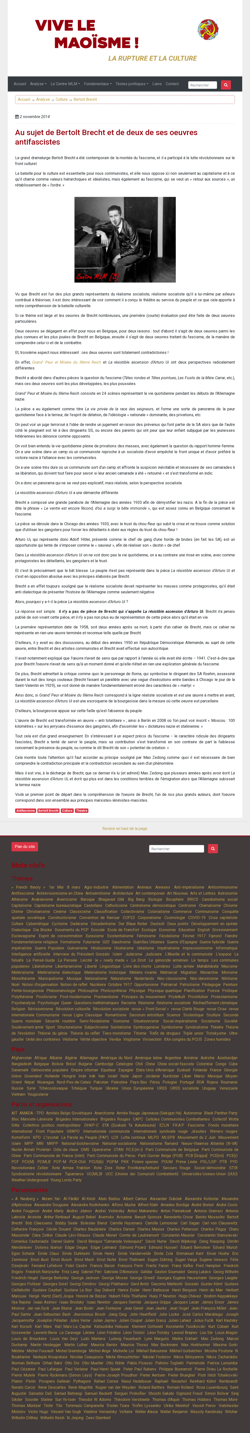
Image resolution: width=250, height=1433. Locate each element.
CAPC (138, 1119)
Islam (117, 954)
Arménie (191, 1058)
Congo (221, 1064)
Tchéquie (79, 1088)
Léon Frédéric (109, 1332)
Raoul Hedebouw (136, 1381)
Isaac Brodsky (71, 1302)
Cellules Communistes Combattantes (178, 1119)
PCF (15, 1161)
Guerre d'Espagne (182, 942)
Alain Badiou (109, 1198)
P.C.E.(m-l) (134, 1149)
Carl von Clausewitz (220, 1223)
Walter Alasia (146, 1411)
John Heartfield (143, 1314)
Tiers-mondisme (117, 1033)
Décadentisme (103, 923)
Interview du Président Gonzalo (81, 954)
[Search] (226, 85)
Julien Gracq (155, 1320)
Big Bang (136, 899)
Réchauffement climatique (215, 1003)
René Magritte (80, 1387)
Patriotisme (190, 984)
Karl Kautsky (227, 1320)
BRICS (192, 899)
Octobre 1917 (120, 984)
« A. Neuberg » (25, 1198)
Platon (16, 1381)
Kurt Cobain (218, 1326)
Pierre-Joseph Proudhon (116, 1375)
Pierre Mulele (23, 1375)
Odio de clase (65, 1149)
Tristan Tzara (117, 1405)
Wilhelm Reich (52, 1417)
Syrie (31, 1088)
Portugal (187, 1082)
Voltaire (126, 1411)
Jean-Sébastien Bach (51, 1314)
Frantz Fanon (157, 1265)
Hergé (34, 1296)
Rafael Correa (106, 1381)
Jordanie (152, 1076)
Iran (101, 1076)
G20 (106, 942)
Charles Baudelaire (89, 1229)
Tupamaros (74, 1174)
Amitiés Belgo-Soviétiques (69, 1113)
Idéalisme (145, 948)
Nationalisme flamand (159, 1143)
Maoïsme (229, 966)
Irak (92, 1076)
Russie (17, 1088)
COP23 (129, 917)
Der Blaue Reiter (132, 923)
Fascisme (196, 1125)
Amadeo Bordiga (175, 1205)
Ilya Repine (21, 1302)
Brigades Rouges (115, 1119)
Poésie (213, 990)
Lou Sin (206, 1332)
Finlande (200, 1070)
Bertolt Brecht (85, 99)
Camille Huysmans (126, 1223)
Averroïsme (67, 899)
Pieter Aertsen (152, 1375)
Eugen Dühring (160, 1259)
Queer (66, 1003)
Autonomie (193, 1113)
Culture (62, 99)
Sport (50, 1027)
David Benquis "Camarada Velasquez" (110, 1241)
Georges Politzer (26, 1284)
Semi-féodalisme (94, 1021)
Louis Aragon (226, 1332)
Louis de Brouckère (29, 1338)
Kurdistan (171, 1076)
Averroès (106, 1217)
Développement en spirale (214, 923)
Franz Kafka (182, 1265)
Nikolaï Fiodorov (157, 1357)
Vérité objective (93, 1039)
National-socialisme (119, 1143)
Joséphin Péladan (51, 1320)
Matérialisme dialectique (59, 972)
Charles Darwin (122, 1229)
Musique (74, 978)
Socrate (31, 1399)
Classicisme (80, 911)
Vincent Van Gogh (66, 1411)
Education (186, 930)
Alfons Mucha (123, 1205)
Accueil (20, 84)
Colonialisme (159, 911)
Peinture (230, 984)
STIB (233, 1168)
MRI (40, 1143)
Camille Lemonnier (161, 1223)
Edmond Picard (132, 1247)
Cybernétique (37, 923)
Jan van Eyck (38, 1308)
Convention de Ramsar (99, 917)
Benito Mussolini (210, 1217)
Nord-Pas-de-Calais (74, 1082)
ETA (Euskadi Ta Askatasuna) (129, 1125)
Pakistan (101, 1082)
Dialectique (21, 930)
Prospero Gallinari (54, 1381)
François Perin (130, 1265)
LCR (114, 1137)
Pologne (170, 1082)
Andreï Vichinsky (109, 1211)
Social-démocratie (210, 1168)
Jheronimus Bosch (89, 1314)
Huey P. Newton (162, 1296)
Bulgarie (85, 1064)
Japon (137, 1076)
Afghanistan (21, 1058)
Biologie (155, 899)
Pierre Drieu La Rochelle (216, 1369)
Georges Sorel (55, 1284)
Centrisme (187, 905)
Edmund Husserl (163, 1247)
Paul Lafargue (50, 1369)
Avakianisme (42, 899)
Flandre (231, 936)
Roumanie (229, 1082)
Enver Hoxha (218, 1253)
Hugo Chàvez (189, 1296)
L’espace (223, 954)
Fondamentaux (96, 84)
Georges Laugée (223, 1278)
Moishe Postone (218, 1351)
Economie (167, 930)
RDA (200, 1082)
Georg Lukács (199, 1271)
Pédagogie (211, 984)
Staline (46, 1399)
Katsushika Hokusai (111, 1326)
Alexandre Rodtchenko (90, 1205)
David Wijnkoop (183, 1241)
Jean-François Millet (209, 1308)
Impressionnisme (198, 948)
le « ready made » (111, 960)
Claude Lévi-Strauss (72, 1235)
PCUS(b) (96, 1161)
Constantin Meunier (178, 1235)
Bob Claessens (38, 1223)
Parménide (195, 1363)
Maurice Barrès (104, 1344)
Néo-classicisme (172, 978)
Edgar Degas (76, 1247)
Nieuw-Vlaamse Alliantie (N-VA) (209, 1143)
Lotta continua (133, 1137)
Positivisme (46, 996)
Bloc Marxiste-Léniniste (32, 1119)
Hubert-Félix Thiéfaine (128, 1296)
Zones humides (217, 1039)
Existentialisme (120, 936)
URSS (162, 1088)
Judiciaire (153, 954)
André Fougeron (25, 1211)
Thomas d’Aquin (166, 1399)
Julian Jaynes (104, 1320)
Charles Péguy (213, 1229)
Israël (112, 1076)
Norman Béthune (25, 1363)
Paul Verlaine (76, 1369)
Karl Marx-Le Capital (73, 1326)
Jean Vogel (179, 1308)
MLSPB (168, 1137)
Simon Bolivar (217, 1393)
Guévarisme (77, 948)
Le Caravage (70, 1332)
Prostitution (198, 996)
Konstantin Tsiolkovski (185, 1326)
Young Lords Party (66, 1180)
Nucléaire (98, 984)
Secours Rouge (176, 1168)
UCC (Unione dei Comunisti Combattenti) (142, 1174)
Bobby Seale (66, 1223)
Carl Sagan (190, 1223)
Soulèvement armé (27, 1027)
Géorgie (231, 1070)
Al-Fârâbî (71, 1198)
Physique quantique (165, 990)
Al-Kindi (88, 1198)
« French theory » (28, 887)
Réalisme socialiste (173, 1003)
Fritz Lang (70, 1271)
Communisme (207, 911)
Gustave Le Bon (78, 1290)
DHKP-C (91, 1125)
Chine (150, 1064)
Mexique (215, 1076)
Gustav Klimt (211, 1284)
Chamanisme (210, 905)
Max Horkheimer (195, 1344)
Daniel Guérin (62, 1241)
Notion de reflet (73, 984)
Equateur (108, 1070)
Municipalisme (50, 978)
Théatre (81, 810)
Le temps (199, 960)
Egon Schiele (23, 1253)
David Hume (156, 1241)
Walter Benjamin (174, 1411)
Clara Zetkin (42, 1235)
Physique (137, 990)
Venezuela (228, 1088)
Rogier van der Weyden (115, 1387)
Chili (139, 1064)
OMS (85, 1149)
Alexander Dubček (166, 1198)
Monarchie (209, 972)
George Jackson (85, 1278)
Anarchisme (104, 1113)
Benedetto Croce (178, 1217)
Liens (157, 84)
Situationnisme (146, 1021)
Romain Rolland (180, 1387)
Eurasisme (95, 936)
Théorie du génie (52, 1033)
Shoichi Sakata (161, 1393)
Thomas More (226, 1399)
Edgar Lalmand (103, 1247)
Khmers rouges (224, 1131)
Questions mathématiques (96, 1003)
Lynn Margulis (156, 1338)
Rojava (212, 1082)
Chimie (17, 911)
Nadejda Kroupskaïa (50, 1357)
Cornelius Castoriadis (30, 1241)
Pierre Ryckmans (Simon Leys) (65, 1375)
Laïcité (86, 960)
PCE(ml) (217, 1155)
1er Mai (56, 887)
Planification (194, 990)
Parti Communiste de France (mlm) (54, 1155)
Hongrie (69, 1076)
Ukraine (112, 1088)
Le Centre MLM (64, 84)
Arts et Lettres (202, 893)
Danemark (20, 1070)
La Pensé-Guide (40, 960)
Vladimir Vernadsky (100, 1411)
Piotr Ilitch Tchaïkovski (218, 1375)
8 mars (73, 887)
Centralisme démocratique (153, 905)
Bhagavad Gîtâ (111, 899)
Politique (230, 990)
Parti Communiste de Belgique (172, 1149)
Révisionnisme (40, 1009)
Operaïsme (101, 1149)
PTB (223, 1161)
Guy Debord (104, 1290)
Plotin (31, 1381)
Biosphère (175, 899)
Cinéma (59, 911)
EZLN (164, 1125)
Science (173, 1015)
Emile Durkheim (76, 1253)
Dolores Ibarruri (48, 1247)
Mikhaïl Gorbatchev (185, 1351)
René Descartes (52, 1387)
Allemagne (89, 1058)
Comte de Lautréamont (139, 1235)
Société (231, 1021)
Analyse (37, 84)
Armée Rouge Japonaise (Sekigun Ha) (149, 1113)
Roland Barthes (151, 1387)
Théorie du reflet (85, 1033)
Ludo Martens (93, 1338)
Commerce (182, 911)
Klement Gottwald (147, 1326)
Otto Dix (72, 1363)
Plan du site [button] (25, 846)
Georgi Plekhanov (114, 1284)
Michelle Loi (123, 1351)
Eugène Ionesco (213, 1259)
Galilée (146, 1271)
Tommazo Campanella (84, 1405)
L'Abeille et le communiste (189, 954)
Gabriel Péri (91, 1271)
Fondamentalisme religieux (34, 942)
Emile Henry (104, 1253)
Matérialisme (22, 972)
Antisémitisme (97, 893)
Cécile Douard (58, 1229)
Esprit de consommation (61, 936)
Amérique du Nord (116, 1058)
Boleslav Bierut (94, 1223)
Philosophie (88, 990)
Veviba (115, 1039)
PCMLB (44, 1161)
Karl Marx (43, 1326)
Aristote (34, 1217)
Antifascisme (25, 810)
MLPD (153, 1137)
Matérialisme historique (105, 972)
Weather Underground (29, 1180)
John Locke (169, 1314)
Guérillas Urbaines (149, 942)
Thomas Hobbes (196, 1399)
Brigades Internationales (77, 1119)
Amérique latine (148, 1058)
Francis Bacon (102, 1265)
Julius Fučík (203, 1320)
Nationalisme (96, 978)
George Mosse (115, 1278)
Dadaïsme (79, 923)
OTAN (119, 1149)
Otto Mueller (93, 1363)
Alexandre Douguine (51, 1205)
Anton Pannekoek (176, 1211)
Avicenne (124, 1217)
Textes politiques (131, 84)
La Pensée (67, 960)
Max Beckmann (164, 1344)
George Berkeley (54, 1278)
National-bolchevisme (80, 1143)
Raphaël (161, 1381)
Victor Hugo (38, 1411)
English (204, 930)
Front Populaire (49, 1131)
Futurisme (91, 942)
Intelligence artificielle (30, 954)
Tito (59, 1405)
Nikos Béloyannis (189, 1357)
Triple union (193, 1033)
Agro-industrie (96, 887)
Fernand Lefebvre (46, 1265)
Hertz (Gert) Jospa (57, 1296)
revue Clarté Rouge (187, 1009)
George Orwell (142, 1278)
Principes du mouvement (144, 996)
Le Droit (138, 960)
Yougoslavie (38, 1094)
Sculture (213, 1015)
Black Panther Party (221, 1113)
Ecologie (149, 930)
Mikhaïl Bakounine (151, 1351)
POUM (167, 1161)
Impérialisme (168, 948)
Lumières (162, 966)
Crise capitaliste (223, 917)
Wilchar (231, 1411)
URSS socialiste (184, 1088)
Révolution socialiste (111, 1009)
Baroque (88, 899)
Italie (124, 1076)
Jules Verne (80, 1320)
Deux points (177, 923)
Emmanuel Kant (189, 1253)
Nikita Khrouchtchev (123, 1357)
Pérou (155, 1082)
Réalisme (146, 1003)
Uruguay (209, 1088)
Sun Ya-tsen (65, 1399)
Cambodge (104, 1064)
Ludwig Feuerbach (125, 1338)
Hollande (52, 1076)
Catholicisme (116, 905)
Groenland (33, 1076)
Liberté (91, 966)
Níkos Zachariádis (222, 1357)
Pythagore (82, 1381)
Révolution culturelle (73, 1009)
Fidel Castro (76, 1265)
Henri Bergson (184, 1290)
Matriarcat (168, 972)
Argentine (173, 1058)
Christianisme (38, 911)
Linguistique (110, 966)
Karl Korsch (21, 1326)
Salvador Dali (40, 1393)
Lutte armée (183, 966)
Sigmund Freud (189, 1393)
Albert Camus (135, 1198)
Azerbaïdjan (227, 1058)
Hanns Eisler (129, 1290)
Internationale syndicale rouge (161, 1131)
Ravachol (179, 1381)
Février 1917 (194, 936)
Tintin (48, 1405)
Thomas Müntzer (26, 1405)
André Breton (202, 1205)
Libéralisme (42, 966)
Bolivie (57, 1064)
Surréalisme (121, 1027)
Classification (105, 911)
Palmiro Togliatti (169, 1363)
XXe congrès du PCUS (183, 1039)
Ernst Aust (40, 1259)
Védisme (70, 1039)
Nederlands (144, 978)
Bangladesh (21, 1064)
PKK (125, 1161)
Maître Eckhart (185, 1338)
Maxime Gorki (225, 1344)
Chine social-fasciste (175, 1064)
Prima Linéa (186, 1161)
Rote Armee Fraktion (71, 1168)
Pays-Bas (138, 1082)
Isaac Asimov (45, 1302)
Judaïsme (133, 954)
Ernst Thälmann (132, 1259)
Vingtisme (131, 1039)
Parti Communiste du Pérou (111, 1155)
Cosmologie (174, 917)
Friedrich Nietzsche (42, 1271)
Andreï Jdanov (79, 1211)
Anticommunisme (223, 887)
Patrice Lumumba (222, 1363)
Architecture (123, 893)
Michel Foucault (40, 1351)
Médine (17, 1351)
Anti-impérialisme (189, 887)
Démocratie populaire (49, 1070)
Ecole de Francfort (123, 930)
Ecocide (98, 930)
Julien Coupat (130, 1320)
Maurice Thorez (134, 1344)
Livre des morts (137, 966)
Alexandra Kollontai (201, 1198)
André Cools (227, 1205)
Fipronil (215, 936)
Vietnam (18, 1094)
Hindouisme (101, 948)
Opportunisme (146, 984)
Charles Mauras (151, 1229)
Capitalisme (21, 905)
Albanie (56, 1058)
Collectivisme (132, 911)
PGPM (112, 1161)
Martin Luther (76, 1344)
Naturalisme (121, 978)
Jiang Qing (117, 1314)
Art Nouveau (177, 893)
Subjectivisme (96, 1027)
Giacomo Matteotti (167, 1284)
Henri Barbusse (155, 1290)
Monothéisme (23, 978)
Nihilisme (229, 978)
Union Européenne (138, 1088)
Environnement (225, 930)
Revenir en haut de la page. (125, 828)
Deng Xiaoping (212, 1241)
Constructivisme (62, 917)
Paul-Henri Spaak (106, 1369)
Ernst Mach (84, 1259)
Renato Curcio (23, 1387)
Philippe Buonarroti (175, 1369)
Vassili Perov (204, 1405)
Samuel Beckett (98, 1393)
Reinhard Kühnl (203, 1381)
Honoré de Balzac (91, 1296)
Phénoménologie (60, 990)
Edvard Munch (225, 1247)
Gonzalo (192, 1284)
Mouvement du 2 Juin (196, 1137)
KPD (37, 1137)
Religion (18, 1009)
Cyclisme (60, 923)
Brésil (71, 1064)
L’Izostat (51, 1137)
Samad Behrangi (68, 1393)
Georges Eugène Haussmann (182, 1278)
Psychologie (48, 1003)
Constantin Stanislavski (218, 1235)
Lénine (88, 1332)
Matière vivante (143, 972)
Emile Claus (48, 1253)
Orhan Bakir (52, 1363)
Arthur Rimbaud (57, 1217)
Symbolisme (172, 1027)
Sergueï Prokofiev (130, 1393)
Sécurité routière (60, 1021)
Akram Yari (51, 1198)
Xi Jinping (75, 1417)
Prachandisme (106, 996)
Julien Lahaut (179, 1320)
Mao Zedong (212, 1338)
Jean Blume (62, 1308)
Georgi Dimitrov (83, 1284)
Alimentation (123, 887)
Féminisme (146, 936)
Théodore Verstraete (132, 1399)
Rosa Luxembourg (212, 1387)
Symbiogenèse (146, 1027)
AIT (14, 1113)
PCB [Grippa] (197, 1155)
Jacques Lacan (186, 1302)
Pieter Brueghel (181, 1375)
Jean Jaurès (156, 1308)
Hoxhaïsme (124, 948)
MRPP (52, 1143)
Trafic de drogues (164, 1033)
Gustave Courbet (47, 1290)
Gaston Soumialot (170, 1271)
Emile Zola (163, 1253)
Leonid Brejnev (185, 1332)
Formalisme (70, 942)
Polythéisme (22, 996)
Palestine (119, 1082)
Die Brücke (42, 930)
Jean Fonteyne (108, 1308)
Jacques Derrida (127, 1302)
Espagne (125, 1070)
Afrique (40, 1058)
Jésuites (198, 1131)
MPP (28, 1143)
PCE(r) (232, 1155)
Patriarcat (169, 984)
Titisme (140, 1033)
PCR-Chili (77, 1161)
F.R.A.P (178, 1125)
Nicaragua (45, 1082)
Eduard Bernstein (195, 1247)
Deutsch (157, 923)
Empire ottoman (84, 1070)
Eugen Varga (186, 1259)
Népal (29, 1082)
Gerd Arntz (140, 1284)
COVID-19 (197, 917)
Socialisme (210, 1021)
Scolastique (193, 1015)
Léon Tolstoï (134, 1332)
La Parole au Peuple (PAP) (85, 1137)
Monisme (229, 972)
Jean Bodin (84, 1308)
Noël (15, 984)
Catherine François (27, 1229)
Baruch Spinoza (148, 1217)
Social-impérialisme (180, 1021)
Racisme (128, 1003)
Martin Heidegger (46, 1344)
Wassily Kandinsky (206, 1411)
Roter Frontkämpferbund (137, 1168)
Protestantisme (224, 996)
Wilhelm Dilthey (24, 1417)
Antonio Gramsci (208, 1211)
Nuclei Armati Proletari (31, 1149)
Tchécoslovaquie (53, 1088)
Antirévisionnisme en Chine (60, 893)
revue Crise (217, 1009)
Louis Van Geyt (64, 1338)
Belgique (41, 1064)
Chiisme (231, 905)
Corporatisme (149, 917)
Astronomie (228, 893)
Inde (82, 1076)
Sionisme (121, 1021)
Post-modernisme (75, 996)
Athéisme (19, 899)
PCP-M (59, 1161)
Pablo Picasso (140, 1363)
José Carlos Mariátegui (202, 1314)
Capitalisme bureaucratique (57, 905)
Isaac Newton (98, 1302)
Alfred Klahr (148, 1205)
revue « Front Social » (150, 1009)
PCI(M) (28, 1161)
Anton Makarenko (142, 1211)
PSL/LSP (208, 1161)
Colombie (205, 1064)
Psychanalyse (23, 1003)
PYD (234, 1161)
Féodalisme (169, 936)
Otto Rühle (115, 1363)
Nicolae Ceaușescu (86, 1357)
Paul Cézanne (23, 1369)
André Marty (53, 1211)
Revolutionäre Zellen (29, 1168)
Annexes (162, 887)
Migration (189, 972)
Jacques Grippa (157, 1302)
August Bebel (84, 1217)
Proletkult (176, 996)
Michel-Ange (100, 1351)
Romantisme (115, 1015)
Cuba (233, 1064)
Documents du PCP (72, 930)
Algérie (71, 1058)
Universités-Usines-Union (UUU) (210, 1174)
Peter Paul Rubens (139, 1369)
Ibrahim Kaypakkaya (221, 1296)
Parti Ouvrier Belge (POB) (160, 1155)
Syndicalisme (196, 1027)
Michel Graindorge (71, 1351)
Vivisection (152, 1039)
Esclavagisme (23, 936)
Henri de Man (211, 1290)
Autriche (208, 1058)
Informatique (227, 948)
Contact (172, 84)
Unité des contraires (43, 1039)
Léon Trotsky (158, 1332)
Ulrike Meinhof (176, 1405)
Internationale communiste (106, 1131)
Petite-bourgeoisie (27, 990)
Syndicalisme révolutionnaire (36, 1174)
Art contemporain (150, 893)
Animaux (144, 887)
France (215, 1070)
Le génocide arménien (168, 960)
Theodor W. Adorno (94, 1399)
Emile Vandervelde (134, 1253)
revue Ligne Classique (82, 1015)
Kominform (20, 1137)
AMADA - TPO (32, 1113)
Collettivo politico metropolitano (52, 1125)
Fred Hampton (208, 1265)
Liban (186, 1076)
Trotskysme (216, 1033)
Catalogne (124, 1064)
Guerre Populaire (49, 948)
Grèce (16, 1076)
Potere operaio (145, 1161)
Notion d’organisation (40, 984)
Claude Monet (105, 1235)
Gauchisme (121, 942)
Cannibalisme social (220, 899)
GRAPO (73, 1131)
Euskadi (183, 1070)
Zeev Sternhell (98, 1417)
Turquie (96, 1088)
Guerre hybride (212, 942)
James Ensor (213, 1302)
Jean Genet (133, 1308)
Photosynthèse (114, 990)
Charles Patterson (182, 1229)
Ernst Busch (61, 1259)
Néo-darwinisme (204, 978)
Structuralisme (69, 1027)
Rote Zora (103, 1168)
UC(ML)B (94, 1174)
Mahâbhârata (208, 966)
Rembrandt (228, 1381)
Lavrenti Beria (45, 1332)
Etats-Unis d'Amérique (155, 1070)
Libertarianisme (68, 966)
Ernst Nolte (106, 1259)
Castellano (93, 905)
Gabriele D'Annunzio (121, 1271)
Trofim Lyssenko (146, 1405)
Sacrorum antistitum (146, 1015)
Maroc (199, 1076)
